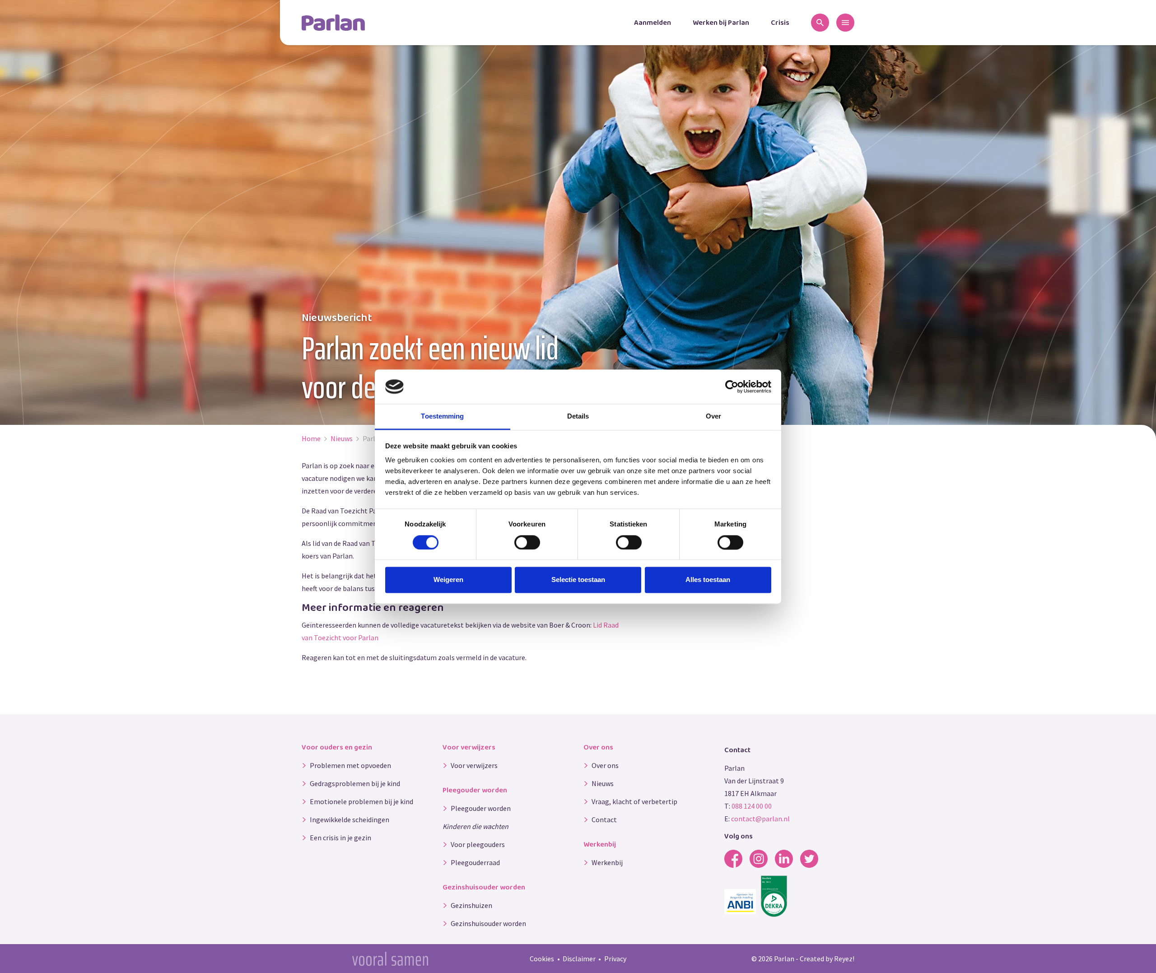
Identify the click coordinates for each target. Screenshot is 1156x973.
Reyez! (844, 958)
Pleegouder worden (481, 808)
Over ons (605, 765)
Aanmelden (652, 22)
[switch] (527, 542)
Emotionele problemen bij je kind (361, 801)
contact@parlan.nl (760, 818)
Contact (604, 819)
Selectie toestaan (578, 580)
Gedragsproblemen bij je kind (355, 783)
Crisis (780, 22)
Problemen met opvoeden (350, 765)
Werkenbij (607, 862)
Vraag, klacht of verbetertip (634, 801)
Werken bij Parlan (721, 22)
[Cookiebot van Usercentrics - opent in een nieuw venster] (731, 386)
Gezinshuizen (471, 905)
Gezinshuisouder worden (488, 923)
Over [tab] (713, 416)
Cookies (542, 958)
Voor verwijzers (474, 765)
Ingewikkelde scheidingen (349, 819)
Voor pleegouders (478, 844)
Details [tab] (578, 416)
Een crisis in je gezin (340, 837)
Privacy (615, 958)
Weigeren (448, 580)
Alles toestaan (707, 580)
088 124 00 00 (752, 805)
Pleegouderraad (475, 862)
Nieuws (603, 783)
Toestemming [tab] (442, 416)
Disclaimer (579, 958)
